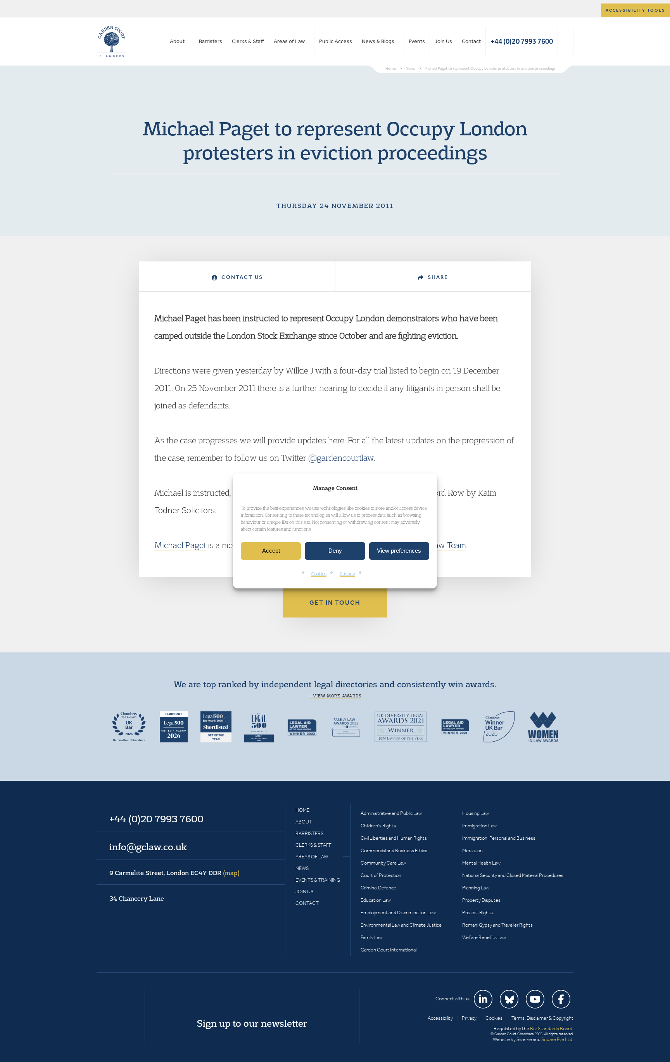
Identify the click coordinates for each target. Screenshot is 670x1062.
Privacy (347, 573)
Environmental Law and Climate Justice (401, 925)
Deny (335, 551)
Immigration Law (479, 825)
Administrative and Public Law (391, 813)
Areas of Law (289, 41)
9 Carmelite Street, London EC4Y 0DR (174, 873)
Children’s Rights (378, 825)
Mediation (472, 850)
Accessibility (440, 1018)
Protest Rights (477, 912)
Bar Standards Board (551, 1028)
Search (565, 41)
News (302, 868)
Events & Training (317, 880)
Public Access (335, 41)
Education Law (376, 900)
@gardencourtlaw (341, 458)
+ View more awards (335, 696)
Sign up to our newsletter (252, 1023)
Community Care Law (383, 863)
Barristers (210, 41)
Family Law (372, 937)
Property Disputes (481, 900)
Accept (271, 551)
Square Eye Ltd (556, 1039)
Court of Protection (381, 875)
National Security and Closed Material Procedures (512, 875)
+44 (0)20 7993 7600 (521, 41)
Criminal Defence (378, 888)
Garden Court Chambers (112, 41)
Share (437, 277)
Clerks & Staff (248, 41)
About (177, 41)
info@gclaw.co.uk (148, 847)
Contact (471, 41)
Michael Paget (180, 545)
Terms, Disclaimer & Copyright (542, 1018)
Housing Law (475, 813)
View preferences (399, 551)
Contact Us (241, 277)
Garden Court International (388, 950)
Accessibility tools (635, 10)
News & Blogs (378, 41)
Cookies (318, 573)
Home (302, 810)
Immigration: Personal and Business (498, 838)
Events (417, 41)
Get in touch (335, 602)
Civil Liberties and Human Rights (394, 838)
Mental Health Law (481, 863)
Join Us (443, 41)
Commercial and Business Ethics (394, 850)
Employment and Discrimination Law (398, 912)
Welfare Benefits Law (484, 937)
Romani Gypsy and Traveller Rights (497, 925)
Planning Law (475, 888)
